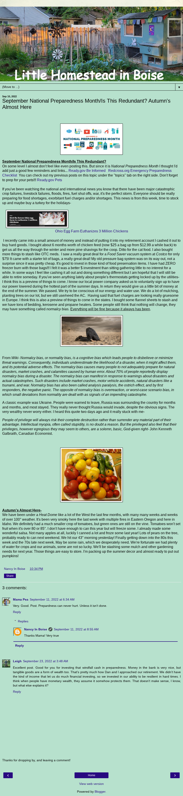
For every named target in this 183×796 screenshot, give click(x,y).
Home (91, 775)
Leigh (17, 661)
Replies (23, 621)
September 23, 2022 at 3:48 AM (45, 661)
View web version (91, 784)
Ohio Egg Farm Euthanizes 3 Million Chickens (91, 231)
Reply (17, 612)
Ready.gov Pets (49, 180)
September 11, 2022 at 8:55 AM (76, 629)
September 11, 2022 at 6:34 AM (52, 599)
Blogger (100, 791)
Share (10, 575)
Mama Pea (20, 599)
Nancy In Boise (35, 629)
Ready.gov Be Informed (87, 171)
